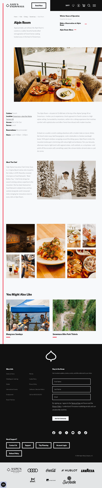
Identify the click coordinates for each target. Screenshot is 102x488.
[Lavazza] (87, 470)
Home (15, 16)
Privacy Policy (33, 384)
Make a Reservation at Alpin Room (70, 24)
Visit (21, 16)
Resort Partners (10, 400)
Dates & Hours (10, 374)
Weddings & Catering (12, 379)
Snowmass (33, 16)
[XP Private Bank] (51, 480)
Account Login (61, 445)
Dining (26, 16)
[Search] (89, 5)
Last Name (57, 389)
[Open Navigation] (94, 5)
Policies (31, 374)
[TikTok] (85, 432)
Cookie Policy (33, 379)
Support (28, 445)
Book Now (38, 5)
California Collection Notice (36, 389)
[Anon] (32, 480)
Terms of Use (75, 403)
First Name (57, 382)
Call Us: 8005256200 (35, 394)
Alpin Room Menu (66, 30)
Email (56, 397)
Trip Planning (43, 445)
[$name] (53, 432)
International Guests (12, 389)
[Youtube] (72, 432)
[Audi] (33, 470)
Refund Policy (14, 453)
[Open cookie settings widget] (3, 484)
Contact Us (13, 445)
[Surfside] (69, 480)
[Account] (78, 5)
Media (8, 384)
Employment (9, 394)
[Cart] (83, 5)
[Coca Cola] (51, 470)
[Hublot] (69, 470)
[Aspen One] (14, 470)
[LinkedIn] (79, 432)
